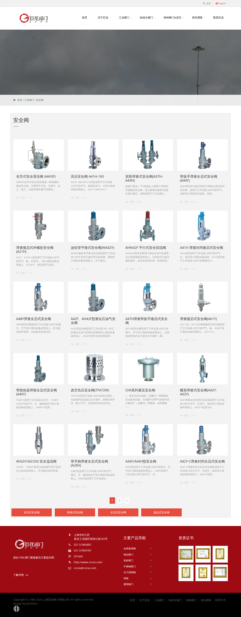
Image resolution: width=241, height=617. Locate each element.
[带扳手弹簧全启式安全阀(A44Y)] (202, 155)
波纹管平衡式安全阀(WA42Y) (92, 247)
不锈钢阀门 (130, 566)
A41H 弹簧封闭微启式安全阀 (201, 247)
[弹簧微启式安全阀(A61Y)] (202, 297)
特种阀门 (191, 600)
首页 (84, 17)
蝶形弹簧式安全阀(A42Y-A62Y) (198, 392)
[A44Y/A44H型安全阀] (148, 440)
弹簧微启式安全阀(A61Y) (198, 318)
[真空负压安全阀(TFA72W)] (93, 369)
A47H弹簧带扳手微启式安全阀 (146, 320)
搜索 (208, 3)
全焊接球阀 (130, 548)
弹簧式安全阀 (75, 512)
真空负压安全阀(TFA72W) (90, 390)
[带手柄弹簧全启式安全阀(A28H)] (93, 440)
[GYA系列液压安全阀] (148, 369)
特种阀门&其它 (173, 17)
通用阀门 (128, 584)
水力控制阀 (130, 572)
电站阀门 (128, 554)
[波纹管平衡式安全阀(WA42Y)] (93, 226)
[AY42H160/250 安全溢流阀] (38, 440)
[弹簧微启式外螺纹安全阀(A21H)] (38, 226)
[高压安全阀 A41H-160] (93, 155)
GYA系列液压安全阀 (140, 390)
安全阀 (39, 100)
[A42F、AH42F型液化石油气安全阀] (93, 297)
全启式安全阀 (118, 512)
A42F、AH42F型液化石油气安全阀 (93, 320)
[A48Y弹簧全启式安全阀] (38, 297)
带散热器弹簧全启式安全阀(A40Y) (36, 392)
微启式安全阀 (161, 512)
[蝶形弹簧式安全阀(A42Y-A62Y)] (202, 369)
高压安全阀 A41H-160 (87, 176)
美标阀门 (128, 560)
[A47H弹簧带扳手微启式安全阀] (148, 297)
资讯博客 (197, 17)
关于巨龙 (103, 17)
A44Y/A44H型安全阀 (140, 461)
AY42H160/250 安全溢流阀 (36, 461)
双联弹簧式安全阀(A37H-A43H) (144, 178)
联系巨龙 (218, 17)
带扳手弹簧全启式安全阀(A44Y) (198, 178)
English (222, 3)
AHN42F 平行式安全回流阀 (145, 247)
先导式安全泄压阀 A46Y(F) (36, 176)
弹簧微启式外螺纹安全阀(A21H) (34, 249)
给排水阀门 (146, 17)
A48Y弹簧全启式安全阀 (33, 318)
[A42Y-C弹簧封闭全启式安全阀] (202, 440)
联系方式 (220, 600)
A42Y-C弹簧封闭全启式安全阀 (202, 461)
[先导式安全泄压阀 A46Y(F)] (38, 155)
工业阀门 (124, 17)
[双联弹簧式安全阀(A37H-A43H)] (148, 155)
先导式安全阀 (32, 512)
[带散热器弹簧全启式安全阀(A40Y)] (38, 369)
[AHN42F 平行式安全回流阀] (148, 226)
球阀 (126, 578)
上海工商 (16, 608)
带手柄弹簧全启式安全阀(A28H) (89, 463)
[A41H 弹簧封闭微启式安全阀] (202, 226)
